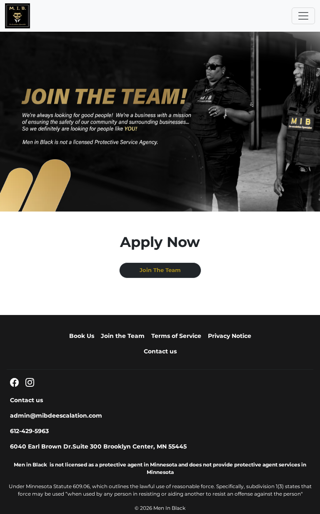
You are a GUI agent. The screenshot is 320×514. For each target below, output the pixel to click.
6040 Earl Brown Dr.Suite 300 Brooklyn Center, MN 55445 (98, 446)
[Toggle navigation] (303, 16)
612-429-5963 (29, 431)
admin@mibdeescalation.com (56, 415)
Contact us (160, 351)
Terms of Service (176, 336)
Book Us (81, 336)
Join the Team (123, 336)
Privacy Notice (229, 336)
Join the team (160, 270)
